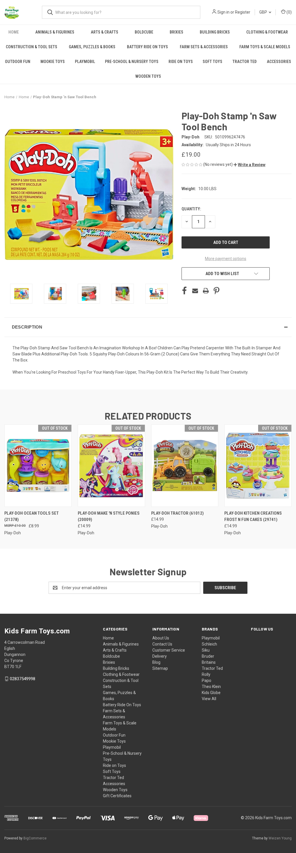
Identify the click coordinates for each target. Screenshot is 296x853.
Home (13, 32)
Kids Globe (211, 692)
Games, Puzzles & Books (92, 46)
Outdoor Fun (17, 61)
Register (242, 12)
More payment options (225, 258)
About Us (160, 638)
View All (209, 698)
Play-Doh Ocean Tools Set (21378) (31, 516)
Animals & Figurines (54, 32)
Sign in (223, 12)
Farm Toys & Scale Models (264, 46)
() (289, 12)
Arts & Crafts (104, 32)
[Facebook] (184, 291)
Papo (206, 680)
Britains (209, 662)
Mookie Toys (52, 61)
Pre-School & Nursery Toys (131, 61)
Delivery (159, 656)
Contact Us (162, 644)
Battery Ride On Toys (147, 46)
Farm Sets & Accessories (204, 46)
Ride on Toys (181, 61)
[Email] (195, 291)
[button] (249, 164)
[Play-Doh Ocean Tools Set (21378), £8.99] (38, 466)
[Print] (206, 291)
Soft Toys (212, 61)
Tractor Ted (244, 61)
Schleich (209, 644)
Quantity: (191, 209)
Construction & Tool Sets (31, 46)
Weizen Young (280, 838)
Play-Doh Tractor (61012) (177, 513)
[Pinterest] (216, 291)
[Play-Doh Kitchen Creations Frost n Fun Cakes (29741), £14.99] (258, 466)
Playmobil (85, 61)
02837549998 (22, 678)
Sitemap (160, 668)
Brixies (176, 32)
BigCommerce (35, 838)
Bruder (208, 656)
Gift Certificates (117, 795)
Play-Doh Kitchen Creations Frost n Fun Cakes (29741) (253, 516)
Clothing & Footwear (267, 32)
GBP (263, 12)
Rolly (206, 674)
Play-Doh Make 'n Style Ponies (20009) (109, 516)
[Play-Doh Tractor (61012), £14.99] (184, 466)
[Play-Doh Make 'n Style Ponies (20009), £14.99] (111, 466)
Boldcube (144, 32)
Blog (156, 662)
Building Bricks (215, 32)
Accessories (279, 61)
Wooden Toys (148, 76)
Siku (206, 650)
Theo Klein (211, 686)
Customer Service (168, 650)
